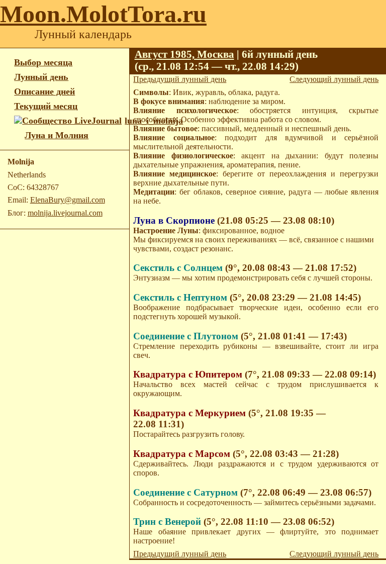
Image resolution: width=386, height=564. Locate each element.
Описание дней (44, 91)
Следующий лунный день (334, 79)
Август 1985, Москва (184, 54)
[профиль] (19, 135)
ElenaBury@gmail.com (67, 200)
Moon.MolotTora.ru (103, 14)
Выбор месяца (43, 62)
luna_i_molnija (154, 121)
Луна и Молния (56, 135)
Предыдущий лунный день (179, 79)
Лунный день (41, 77)
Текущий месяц (45, 106)
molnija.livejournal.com (65, 213)
